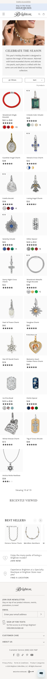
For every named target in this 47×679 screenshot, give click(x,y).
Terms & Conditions (21, 663)
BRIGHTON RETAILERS (20, 672)
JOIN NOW (16, 561)
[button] (3, 14)
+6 (40, 125)
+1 (40, 292)
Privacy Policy (7, 663)
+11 (16, 127)
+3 (16, 208)
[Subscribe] (41, 614)
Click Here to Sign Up (15, 628)
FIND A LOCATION (20, 578)
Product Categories (37, 663)
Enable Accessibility (23, 2)
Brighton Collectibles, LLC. (19, 666)
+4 (16, 249)
